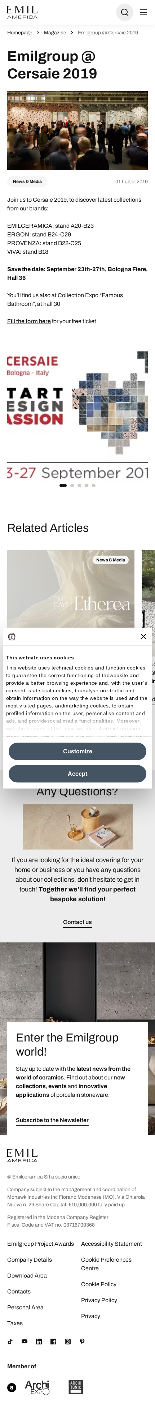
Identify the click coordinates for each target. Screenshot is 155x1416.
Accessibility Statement (111, 1244)
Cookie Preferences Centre (106, 1264)
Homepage (19, 32)
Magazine (55, 32)
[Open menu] (143, 12)
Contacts (19, 1291)
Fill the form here (29, 321)
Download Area (27, 1275)
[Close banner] (143, 636)
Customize (77, 751)
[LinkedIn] (39, 1341)
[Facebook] (53, 1341)
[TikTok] (10, 1341)
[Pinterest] (82, 1341)
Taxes (15, 1323)
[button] (63, 485)
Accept (77, 773)
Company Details (29, 1260)
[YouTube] (24, 1341)
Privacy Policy (99, 1300)
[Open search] (124, 12)
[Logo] (22, 12)
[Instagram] (68, 1341)
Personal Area (25, 1307)
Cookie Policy (98, 1284)
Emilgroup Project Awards (40, 1244)
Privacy (90, 1316)
